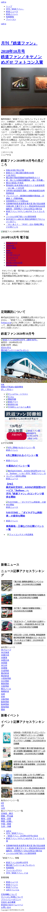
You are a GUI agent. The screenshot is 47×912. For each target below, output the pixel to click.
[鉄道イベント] (23, 31)
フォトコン (11, 19)
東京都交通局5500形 (20, 173)
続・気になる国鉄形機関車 (25, 180)
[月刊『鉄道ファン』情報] (23, 26)
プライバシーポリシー (11, 900)
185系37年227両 (15, 170)
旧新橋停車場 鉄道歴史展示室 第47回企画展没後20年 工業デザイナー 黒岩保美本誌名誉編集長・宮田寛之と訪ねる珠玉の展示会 (25, 848)
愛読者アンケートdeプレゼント (15, 350)
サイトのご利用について (12, 897)
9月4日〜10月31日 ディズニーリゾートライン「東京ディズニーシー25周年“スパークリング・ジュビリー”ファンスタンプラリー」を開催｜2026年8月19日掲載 (30, 738)
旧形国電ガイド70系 (17, 201)
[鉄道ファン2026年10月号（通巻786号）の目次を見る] (19, 340)
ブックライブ (12, 257)
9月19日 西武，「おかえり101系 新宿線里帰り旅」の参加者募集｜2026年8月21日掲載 (30, 764)
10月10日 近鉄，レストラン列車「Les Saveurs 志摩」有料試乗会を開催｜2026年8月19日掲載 (29, 777)
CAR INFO (11, 175)
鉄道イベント (12, 14)
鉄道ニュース (12, 12)
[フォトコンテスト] (23, 36)
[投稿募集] (23, 34)
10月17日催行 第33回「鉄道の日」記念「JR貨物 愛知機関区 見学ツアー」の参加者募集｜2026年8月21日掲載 (29, 751)
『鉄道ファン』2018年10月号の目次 (22, 836)
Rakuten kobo (11, 265)
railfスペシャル (12, 890)
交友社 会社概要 (8, 902)
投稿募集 (10, 17)
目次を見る (6, 348)
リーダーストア (13, 255)
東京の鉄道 (15, 183)
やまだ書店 (11, 248)
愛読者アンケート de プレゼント (20, 865)
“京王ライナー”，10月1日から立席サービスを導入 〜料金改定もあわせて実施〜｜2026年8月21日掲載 (29, 624)
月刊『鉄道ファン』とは (17, 873)
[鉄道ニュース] (23, 29)
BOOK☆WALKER (14, 263)
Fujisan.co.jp (6, 323)
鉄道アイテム (12, 887)
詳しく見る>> (7, 389)
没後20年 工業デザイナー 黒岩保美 (25, 206)
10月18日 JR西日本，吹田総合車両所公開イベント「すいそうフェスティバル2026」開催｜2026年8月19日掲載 (29, 791)
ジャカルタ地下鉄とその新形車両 (21, 217)
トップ (9, 6)
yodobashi (10, 245)
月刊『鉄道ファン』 (15, 9)
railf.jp (3, 2)
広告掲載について (9, 894)
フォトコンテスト (14, 870)
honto (8, 250)
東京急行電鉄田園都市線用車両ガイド (23, 178)
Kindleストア (11, 243)
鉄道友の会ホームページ (12, 905)
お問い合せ (6, 907)
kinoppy (9, 252)
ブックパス (11, 260)
